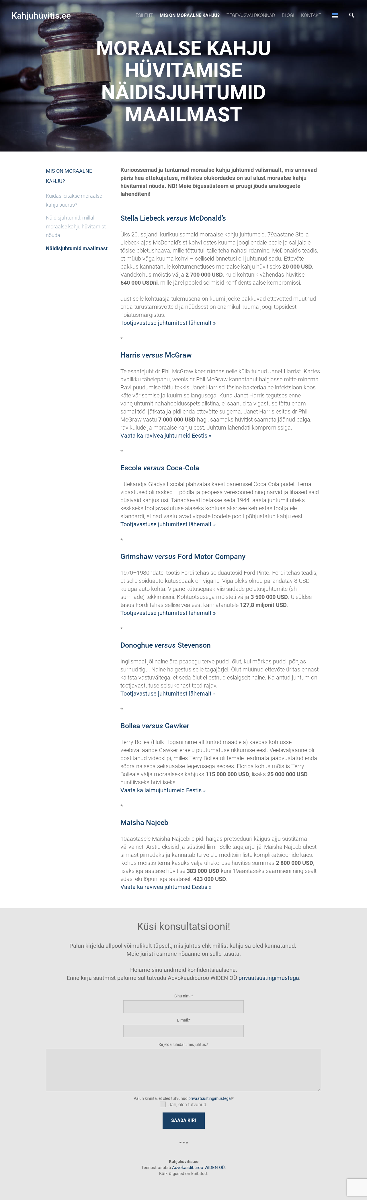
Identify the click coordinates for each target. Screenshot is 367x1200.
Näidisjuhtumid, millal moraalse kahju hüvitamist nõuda (76, 226)
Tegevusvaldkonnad (251, 15)
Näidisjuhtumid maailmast (77, 248)
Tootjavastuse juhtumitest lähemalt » (168, 322)
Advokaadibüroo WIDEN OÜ (198, 1167)
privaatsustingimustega (269, 977)
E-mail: (183, 1020)
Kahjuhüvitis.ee (41, 16)
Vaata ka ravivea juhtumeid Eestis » (165, 435)
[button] (335, 15)
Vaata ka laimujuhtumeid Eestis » (163, 790)
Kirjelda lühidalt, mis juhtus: (183, 1044)
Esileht (144, 15)
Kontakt (311, 15)
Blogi (288, 15)
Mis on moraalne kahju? (190, 15)
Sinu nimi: (182, 996)
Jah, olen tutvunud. (188, 1104)
